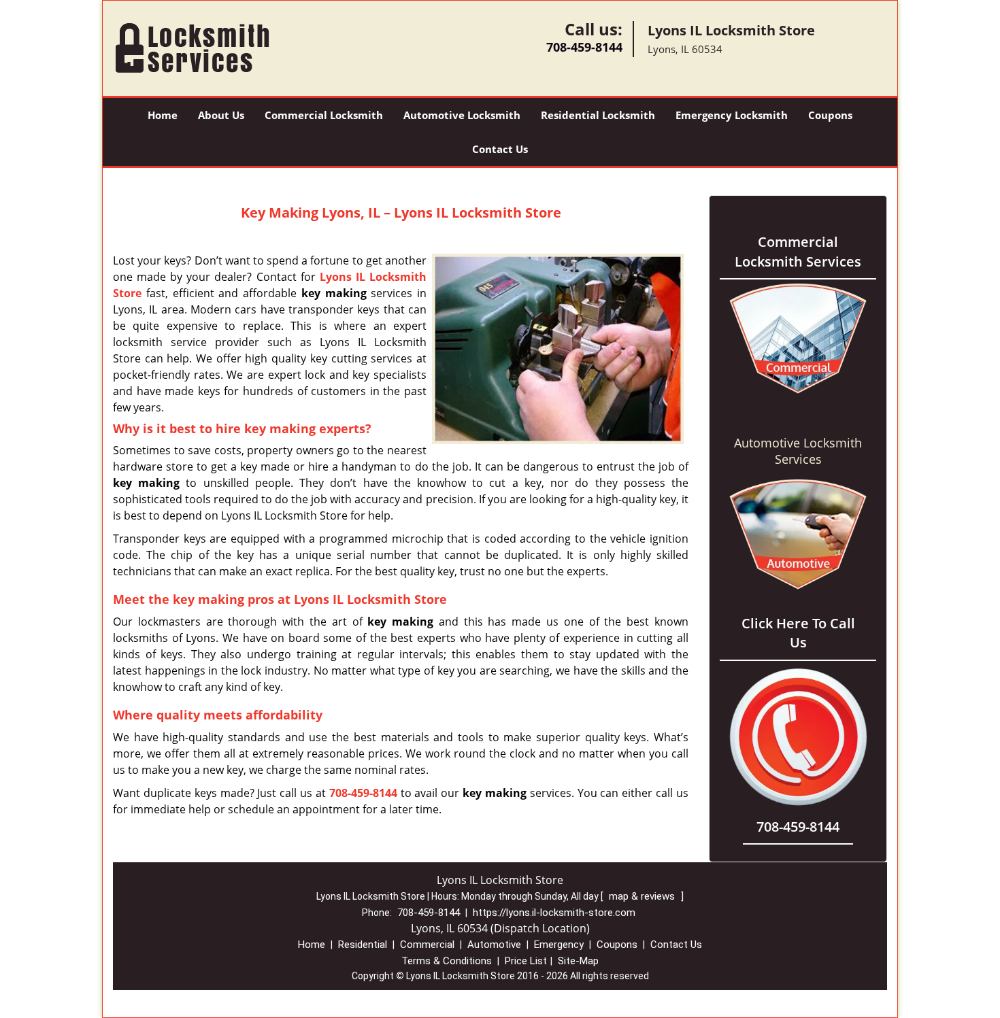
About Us (221, 115)
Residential (362, 944)
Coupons (830, 115)
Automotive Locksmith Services (798, 451)
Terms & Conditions (446, 961)
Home (163, 115)
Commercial (427, 944)
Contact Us (500, 149)
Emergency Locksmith (732, 115)
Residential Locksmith (598, 115)
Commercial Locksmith (324, 115)
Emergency (559, 944)
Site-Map (578, 961)
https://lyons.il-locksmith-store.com (554, 912)
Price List (526, 961)
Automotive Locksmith (461, 115)
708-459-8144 (584, 47)
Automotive (494, 944)
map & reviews (643, 896)
